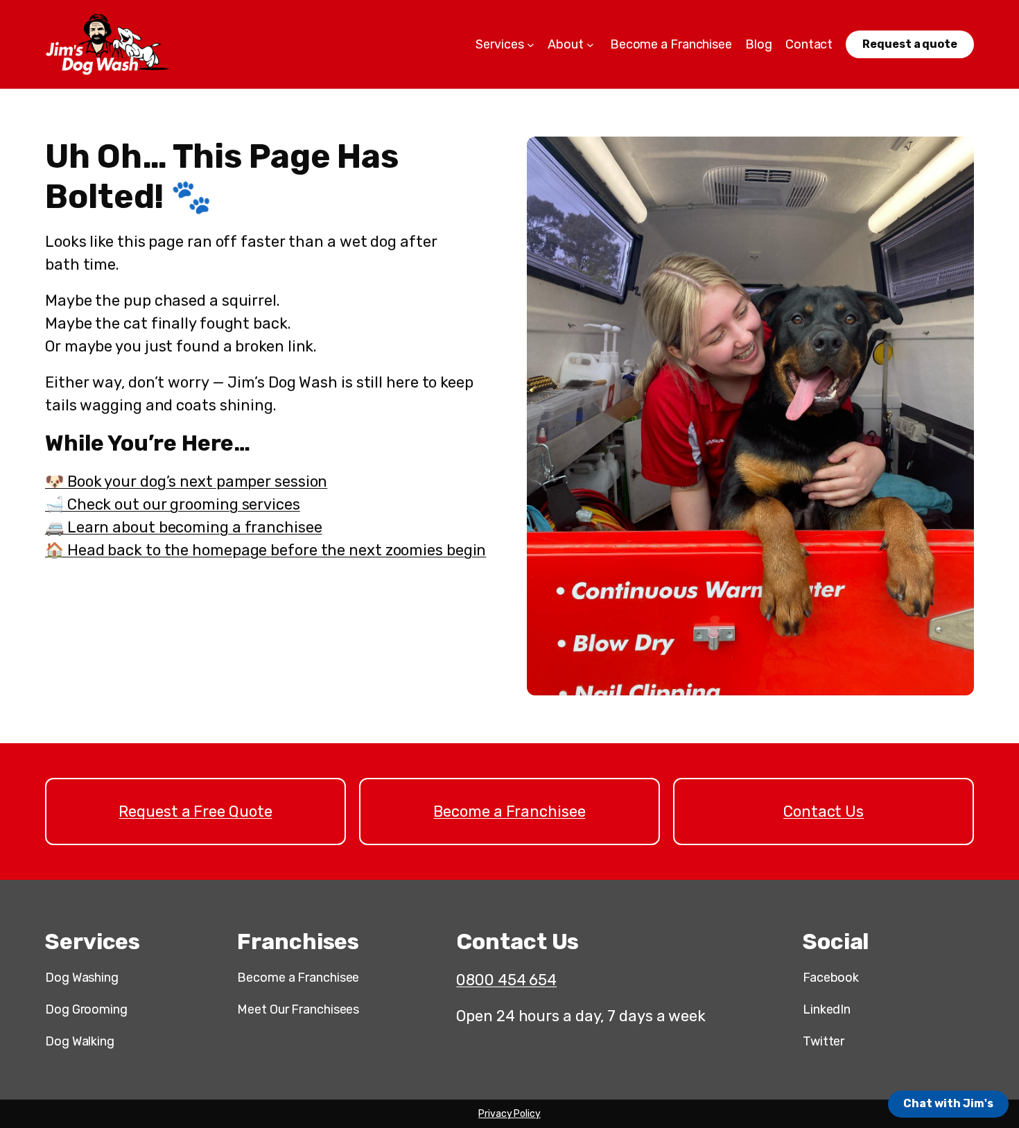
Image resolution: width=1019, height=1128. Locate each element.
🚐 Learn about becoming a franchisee (183, 527)
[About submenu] (590, 45)
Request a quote (909, 44)
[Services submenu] (530, 45)
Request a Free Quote (195, 811)
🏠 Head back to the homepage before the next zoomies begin (265, 550)
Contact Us (823, 811)
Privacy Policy (509, 1114)
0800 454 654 (506, 980)
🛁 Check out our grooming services (172, 504)
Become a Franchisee (509, 811)
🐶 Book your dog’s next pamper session (186, 481)
